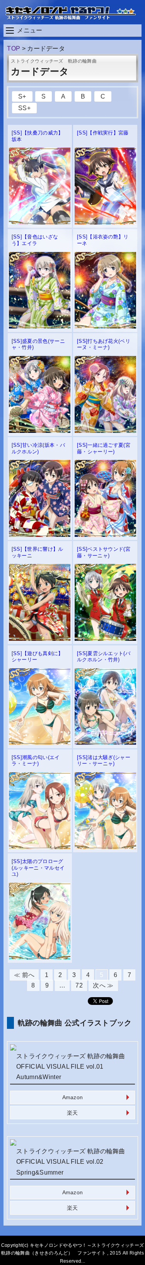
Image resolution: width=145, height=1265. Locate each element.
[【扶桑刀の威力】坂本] (39, 222)
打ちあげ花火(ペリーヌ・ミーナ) (103, 344)
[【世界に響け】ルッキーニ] (39, 638)
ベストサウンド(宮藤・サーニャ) (103, 552)
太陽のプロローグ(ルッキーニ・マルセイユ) (38, 867)
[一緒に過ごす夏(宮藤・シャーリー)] (105, 534)
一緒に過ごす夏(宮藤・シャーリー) (103, 448)
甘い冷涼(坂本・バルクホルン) (38, 448)
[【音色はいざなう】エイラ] (39, 326)
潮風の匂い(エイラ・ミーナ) (36, 760)
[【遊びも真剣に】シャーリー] (39, 742)
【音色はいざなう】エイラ (35, 240)
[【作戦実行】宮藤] (105, 222)
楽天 (72, 1113)
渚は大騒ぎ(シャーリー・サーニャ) (103, 760)
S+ (22, 96)
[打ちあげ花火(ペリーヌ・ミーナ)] (105, 430)
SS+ (24, 108)
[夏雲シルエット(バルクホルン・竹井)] (105, 742)
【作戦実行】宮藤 (103, 133)
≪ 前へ (24, 975)
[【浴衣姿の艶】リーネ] (105, 326)
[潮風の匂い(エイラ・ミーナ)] (39, 847)
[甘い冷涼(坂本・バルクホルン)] (39, 534)
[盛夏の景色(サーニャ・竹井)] (39, 430)
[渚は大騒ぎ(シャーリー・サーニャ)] (105, 847)
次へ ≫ (103, 985)
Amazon (72, 1097)
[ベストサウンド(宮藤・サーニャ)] (105, 638)
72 (79, 985)
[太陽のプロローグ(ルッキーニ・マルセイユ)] (39, 957)
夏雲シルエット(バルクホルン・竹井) (103, 656)
